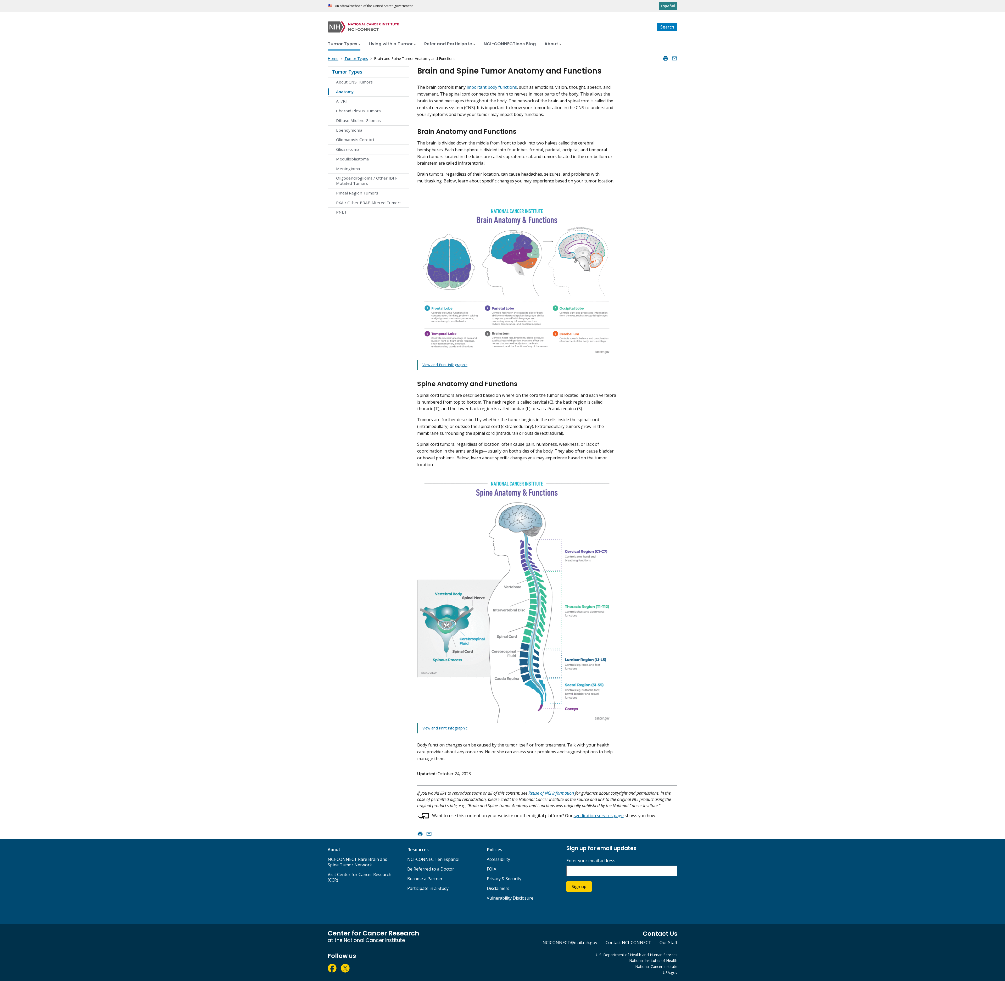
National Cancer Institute (656, 966)
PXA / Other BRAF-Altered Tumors (368, 202)
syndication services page (599, 815)
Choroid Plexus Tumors (358, 110)
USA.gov (670, 972)
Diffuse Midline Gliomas (358, 120)
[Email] (674, 58)
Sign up (579, 886)
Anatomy (345, 91)
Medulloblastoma (352, 158)
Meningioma (348, 168)
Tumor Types (347, 72)
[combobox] (628, 27)
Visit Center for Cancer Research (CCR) (359, 877)
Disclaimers (498, 888)
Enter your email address (590, 860)
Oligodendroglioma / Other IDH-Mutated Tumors (367, 180)
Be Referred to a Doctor (430, 869)
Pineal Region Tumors (357, 193)
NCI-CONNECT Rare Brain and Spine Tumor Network (357, 862)
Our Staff (668, 942)
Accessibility (498, 859)
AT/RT (342, 101)
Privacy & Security (504, 879)
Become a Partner (425, 879)
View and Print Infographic (444, 364)
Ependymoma (349, 130)
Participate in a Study (428, 888)
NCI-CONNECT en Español (433, 859)
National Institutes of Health (653, 960)
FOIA (491, 869)
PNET (341, 212)
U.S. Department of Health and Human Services (636, 954)
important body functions (492, 87)
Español (668, 5)
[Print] (665, 58)
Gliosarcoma (347, 149)
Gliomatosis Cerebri (355, 139)
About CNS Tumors (354, 82)
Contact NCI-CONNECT (628, 942)
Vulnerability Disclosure (510, 898)
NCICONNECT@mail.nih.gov (570, 942)
